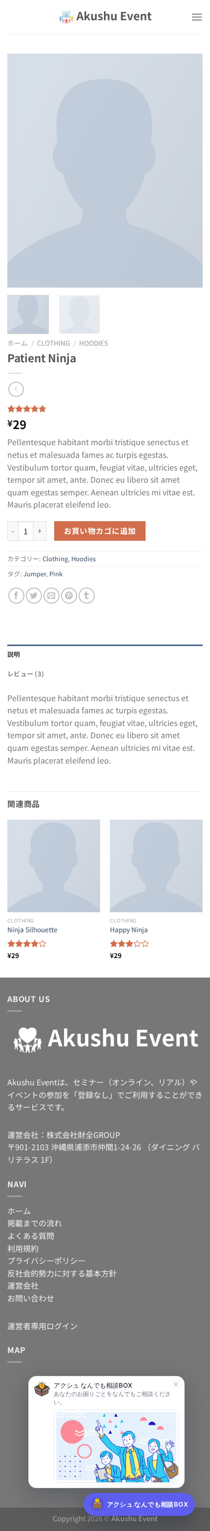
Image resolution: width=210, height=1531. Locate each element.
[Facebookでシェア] (16, 596)
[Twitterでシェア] (34, 596)
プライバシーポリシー (46, 1260)
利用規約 (23, 1248)
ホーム (17, 343)
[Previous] (23, 170)
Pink (56, 573)
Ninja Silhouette (32, 929)
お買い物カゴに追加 (100, 530)
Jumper (34, 573)
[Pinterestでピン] (69, 596)
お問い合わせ (30, 1298)
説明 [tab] (14, 654)
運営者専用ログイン (42, 1326)
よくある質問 (30, 1235)
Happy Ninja (129, 929)
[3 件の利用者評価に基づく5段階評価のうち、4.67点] (105, 408)
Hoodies (93, 343)
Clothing (53, 343)
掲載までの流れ (34, 1223)
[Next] (186, 170)
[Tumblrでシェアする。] (87, 596)
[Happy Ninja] (156, 866)
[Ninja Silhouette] (53, 866)
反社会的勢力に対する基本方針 (62, 1273)
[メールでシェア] (51, 596)
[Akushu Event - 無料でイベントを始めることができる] (105, 17)
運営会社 (23, 1285)
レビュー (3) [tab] (25, 673)
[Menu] (197, 17)
